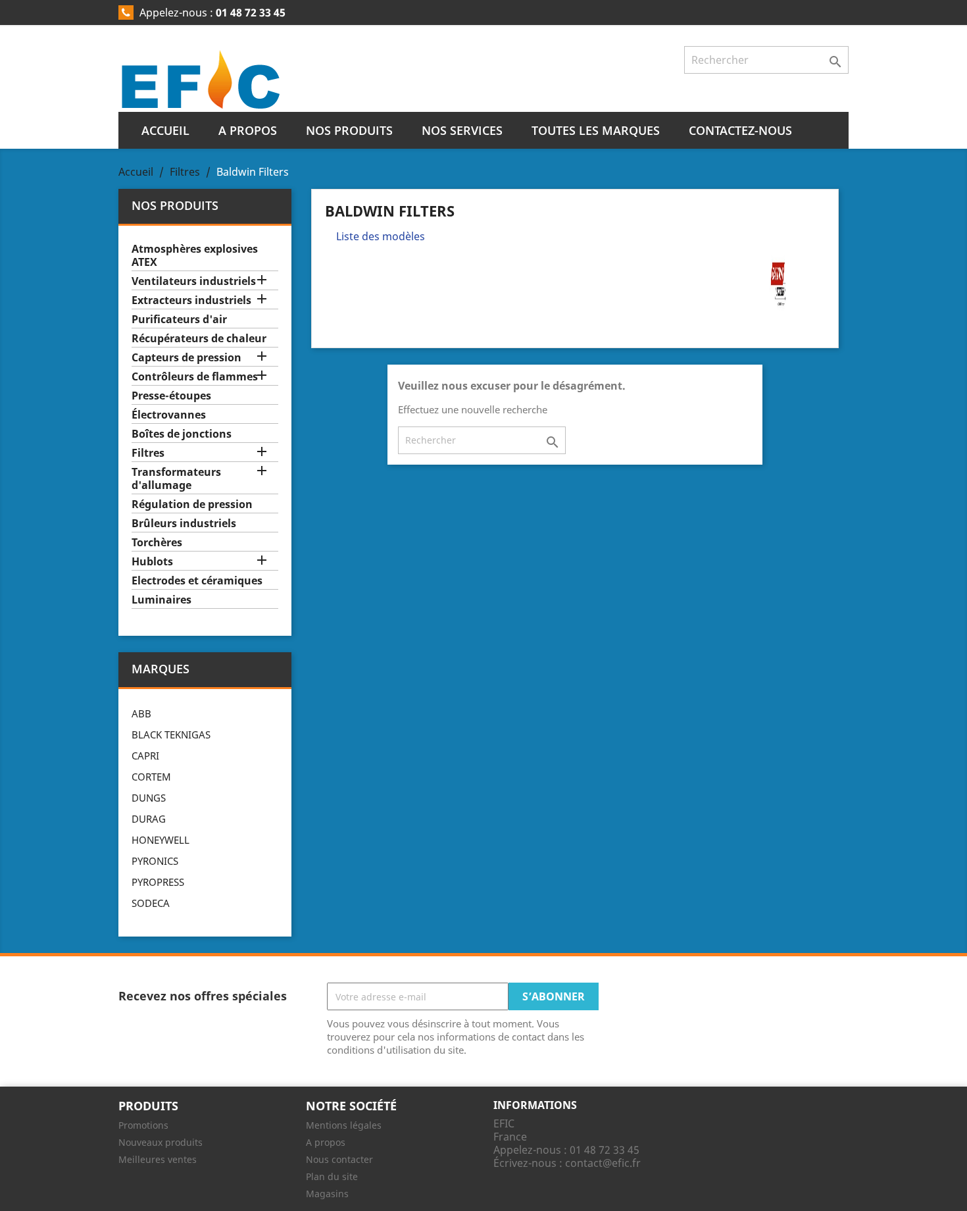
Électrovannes (169, 415)
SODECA (151, 903)
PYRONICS (155, 860)
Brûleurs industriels (184, 523)
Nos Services (462, 130)
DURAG (149, 818)
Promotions (143, 1125)
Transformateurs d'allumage (176, 478)
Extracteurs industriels (191, 300)
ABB (141, 713)
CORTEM (151, 776)
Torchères (157, 543)
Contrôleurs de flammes (195, 377)
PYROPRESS (158, 882)
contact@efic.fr (603, 1163)
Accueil (165, 130)
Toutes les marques (596, 130)
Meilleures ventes (157, 1159)
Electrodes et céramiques (197, 581)
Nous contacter (339, 1159)
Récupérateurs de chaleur (199, 339)
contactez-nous (740, 130)
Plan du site (332, 1176)
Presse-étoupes (171, 396)
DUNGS (149, 797)
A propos (247, 130)
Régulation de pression (192, 504)
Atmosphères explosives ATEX (195, 255)
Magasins (327, 1193)
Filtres (148, 453)
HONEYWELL (160, 839)
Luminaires (161, 600)
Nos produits (349, 130)
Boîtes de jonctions (182, 434)
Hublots (152, 562)
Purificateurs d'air (179, 319)
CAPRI (145, 755)
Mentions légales (344, 1125)
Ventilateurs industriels (194, 281)
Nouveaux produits (160, 1142)
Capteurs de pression (186, 358)
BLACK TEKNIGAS (171, 734)
